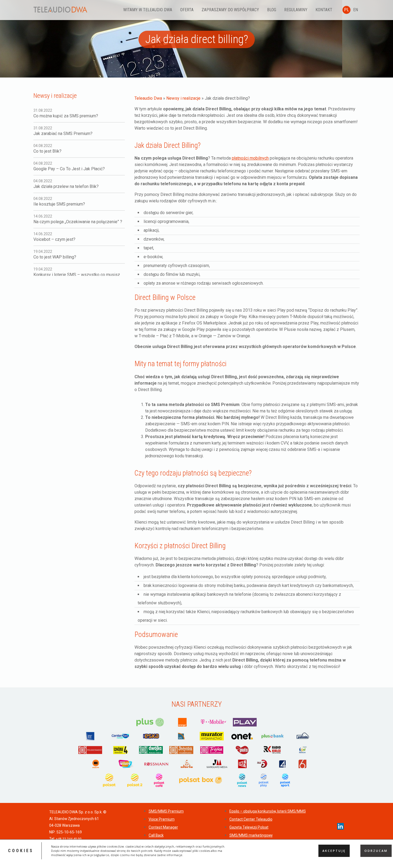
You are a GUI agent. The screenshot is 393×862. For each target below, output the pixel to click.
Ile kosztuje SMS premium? (59, 201)
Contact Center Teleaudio (250, 819)
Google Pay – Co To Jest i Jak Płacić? (69, 166)
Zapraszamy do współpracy (230, 9)
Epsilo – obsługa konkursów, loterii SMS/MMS (267, 811)
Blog (271, 9)
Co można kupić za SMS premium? (65, 113)
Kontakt (323, 9)
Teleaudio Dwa (148, 98)
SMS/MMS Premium (166, 811)
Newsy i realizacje (183, 98)
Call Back (156, 835)
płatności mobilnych (250, 158)
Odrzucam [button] (376, 851)
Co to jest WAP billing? (54, 254)
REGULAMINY (295, 9)
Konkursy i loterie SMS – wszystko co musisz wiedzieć (76, 274)
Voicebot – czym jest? (54, 237)
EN (355, 9)
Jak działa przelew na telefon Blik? (66, 184)
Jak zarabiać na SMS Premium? (63, 131)
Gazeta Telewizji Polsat (248, 827)
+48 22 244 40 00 (69, 839)
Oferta (187, 9)
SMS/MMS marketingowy (251, 835)
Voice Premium (162, 819)
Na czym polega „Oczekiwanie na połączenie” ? (77, 219)
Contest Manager (163, 827)
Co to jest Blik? (47, 148)
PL (346, 9)
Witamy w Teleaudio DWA (147, 9)
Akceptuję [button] (334, 851)
